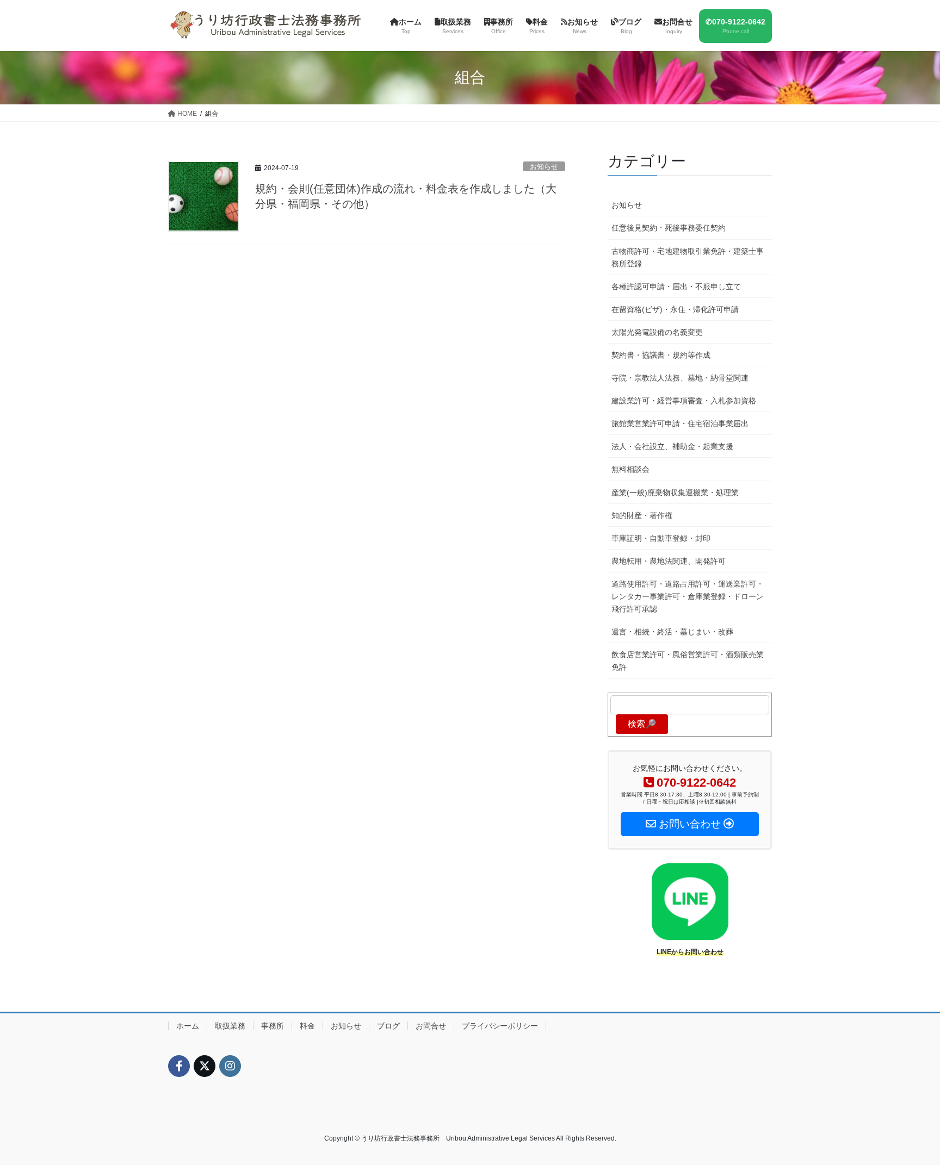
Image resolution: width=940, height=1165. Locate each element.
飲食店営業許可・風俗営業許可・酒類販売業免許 (687, 660)
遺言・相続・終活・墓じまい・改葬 (672, 631)
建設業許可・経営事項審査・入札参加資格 (683, 400)
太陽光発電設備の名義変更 (657, 332)
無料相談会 (630, 469)
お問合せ (431, 1025)
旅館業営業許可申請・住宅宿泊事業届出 (680, 423)
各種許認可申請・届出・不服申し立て (676, 286)
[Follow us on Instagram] (230, 1066)
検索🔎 (642, 723)
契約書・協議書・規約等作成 (660, 355)
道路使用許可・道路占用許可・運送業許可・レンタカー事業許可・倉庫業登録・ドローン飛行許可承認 (687, 596)
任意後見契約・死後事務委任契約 (668, 227)
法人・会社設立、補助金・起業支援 (672, 446)
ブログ (388, 1025)
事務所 (272, 1025)
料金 (307, 1025)
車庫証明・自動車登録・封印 (660, 538)
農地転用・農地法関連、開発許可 (668, 561)
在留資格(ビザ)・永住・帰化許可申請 (675, 309)
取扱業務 (230, 1025)
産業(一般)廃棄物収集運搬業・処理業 (675, 492)
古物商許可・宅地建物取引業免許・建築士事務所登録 (687, 257)
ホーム (187, 1025)
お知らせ (544, 167)
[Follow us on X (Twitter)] (204, 1066)
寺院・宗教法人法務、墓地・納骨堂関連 (680, 377)
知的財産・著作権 (641, 515)
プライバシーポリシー (500, 1025)
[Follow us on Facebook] (179, 1066)
